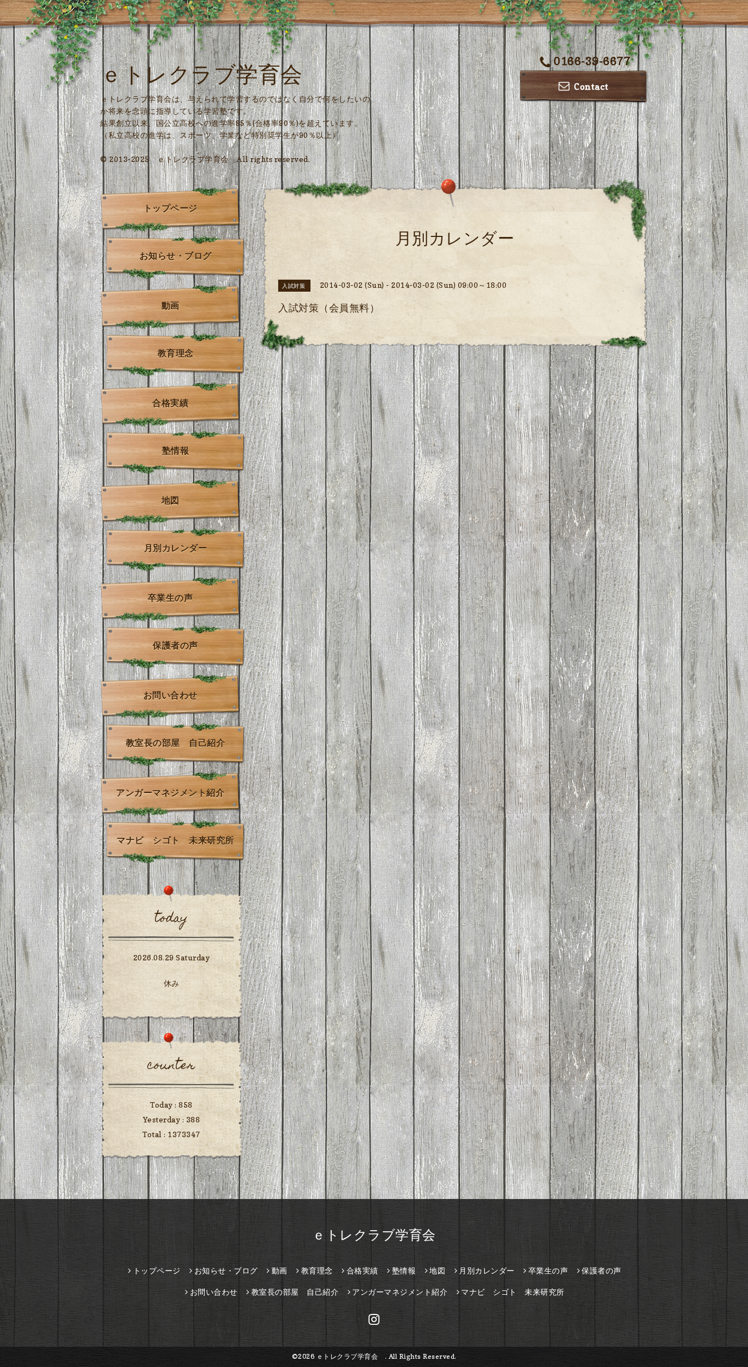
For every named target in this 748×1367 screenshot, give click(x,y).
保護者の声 (175, 645)
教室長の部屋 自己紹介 (176, 742)
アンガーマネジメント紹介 (170, 792)
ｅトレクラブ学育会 (212, 74)
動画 (171, 305)
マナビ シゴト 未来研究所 (175, 840)
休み (172, 983)
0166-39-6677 (592, 61)
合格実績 (170, 402)
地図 (171, 500)
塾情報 (175, 450)
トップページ (170, 207)
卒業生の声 (170, 597)
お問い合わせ (170, 695)
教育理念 (176, 352)
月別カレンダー (176, 547)
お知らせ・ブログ (176, 255)
